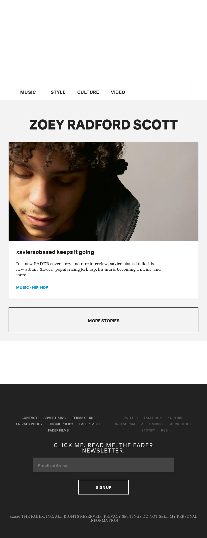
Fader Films (58, 429)
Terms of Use (83, 417)
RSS (164, 429)
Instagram (125, 423)
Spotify (148, 429)
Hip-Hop (40, 287)
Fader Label (89, 423)
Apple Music (152, 423)
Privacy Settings (122, 516)
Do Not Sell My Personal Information (143, 518)
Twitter (130, 417)
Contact (29, 417)
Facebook (153, 417)
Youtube (175, 417)
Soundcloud (180, 423)
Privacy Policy (29, 423)
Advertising (54, 417)
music (22, 287)
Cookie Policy (60, 423)
